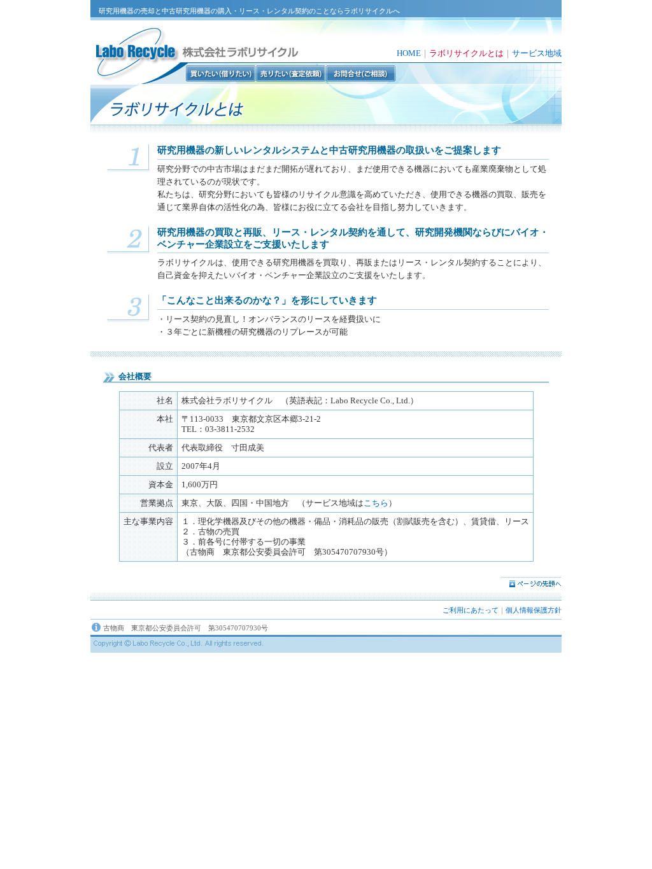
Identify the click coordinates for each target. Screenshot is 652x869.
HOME (409, 53)
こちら (376, 503)
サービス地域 (537, 53)
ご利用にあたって (471, 610)
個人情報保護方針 (534, 610)
